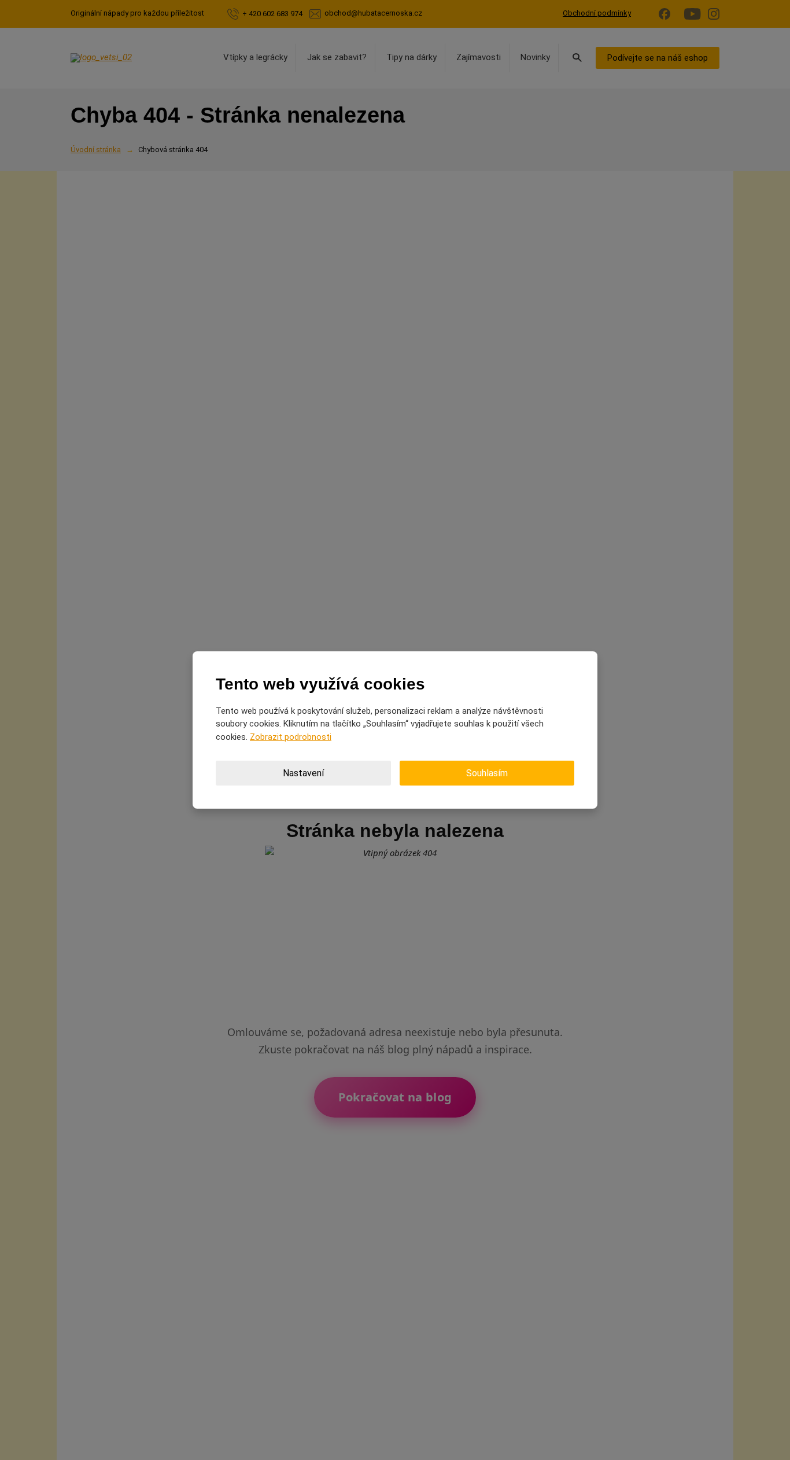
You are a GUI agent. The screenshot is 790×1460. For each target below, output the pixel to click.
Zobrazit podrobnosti (290, 737)
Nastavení (303, 773)
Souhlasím (487, 773)
